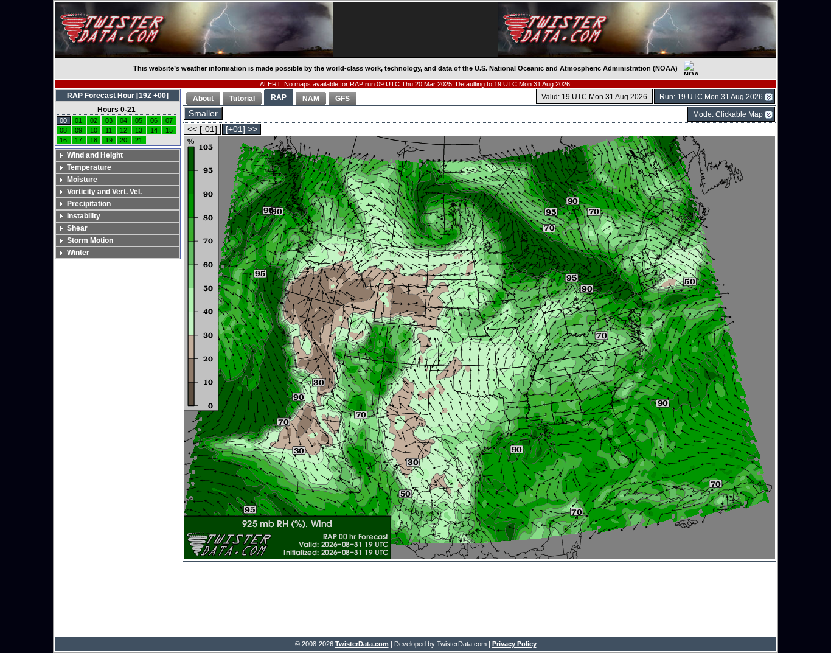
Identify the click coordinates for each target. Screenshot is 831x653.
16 (63, 140)
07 (169, 120)
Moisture (82, 179)
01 (78, 120)
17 (78, 140)
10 (93, 130)
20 (123, 140)
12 (123, 130)
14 (154, 130)
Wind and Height (95, 155)
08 (63, 130)
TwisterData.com (362, 644)
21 (138, 140)
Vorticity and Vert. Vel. (104, 191)
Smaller (203, 113)
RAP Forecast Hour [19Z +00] (118, 95)
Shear (77, 228)
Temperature (89, 167)
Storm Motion (90, 240)
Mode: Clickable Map (728, 114)
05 (138, 120)
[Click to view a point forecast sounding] (479, 348)
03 (109, 120)
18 (93, 140)
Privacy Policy (514, 644)
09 (78, 130)
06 (154, 120)
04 (123, 120)
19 (109, 140)
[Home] (194, 29)
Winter (78, 252)
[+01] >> (241, 129)
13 (138, 130)
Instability (83, 216)
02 (93, 120)
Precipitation (89, 204)
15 (169, 130)
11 (108, 130)
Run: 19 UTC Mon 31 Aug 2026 (711, 97)
